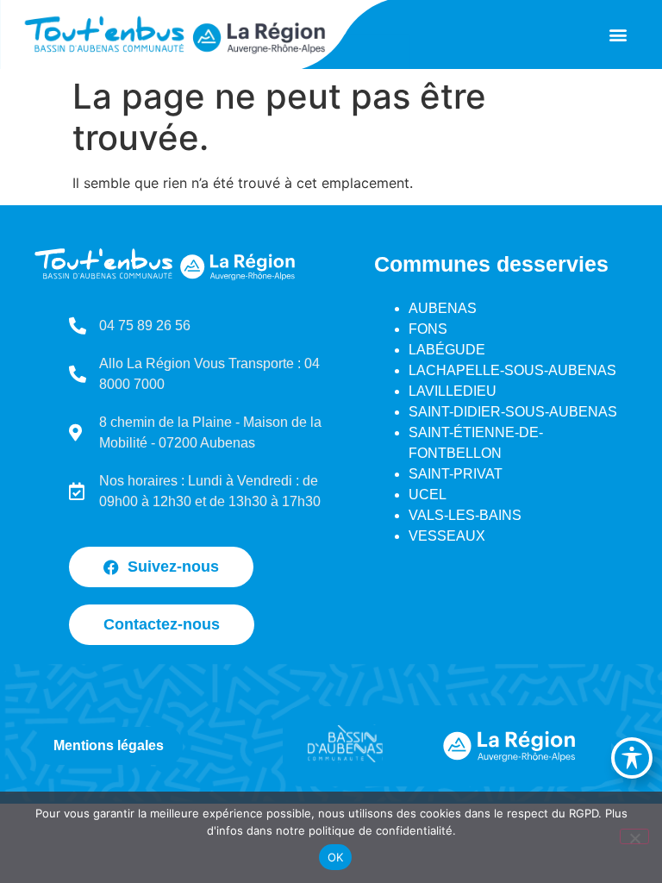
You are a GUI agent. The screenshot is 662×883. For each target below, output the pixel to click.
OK (336, 857)
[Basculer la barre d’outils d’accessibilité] (632, 758)
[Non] (634, 836)
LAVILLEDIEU (452, 391)
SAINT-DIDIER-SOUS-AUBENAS (513, 411)
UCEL (428, 494)
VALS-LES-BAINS (465, 515)
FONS (428, 329)
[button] (617, 35)
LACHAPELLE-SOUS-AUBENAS (512, 370)
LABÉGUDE (447, 349)
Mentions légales (108, 745)
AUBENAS (443, 308)
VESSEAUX (447, 536)
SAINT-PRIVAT (456, 474)
